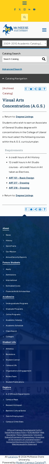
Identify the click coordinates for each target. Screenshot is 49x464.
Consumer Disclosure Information (20, 442)
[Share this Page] (35, 89)
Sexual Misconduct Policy (16, 432)
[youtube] (34, 9)
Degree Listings (24, 116)
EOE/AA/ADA (33, 432)
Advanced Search (12, 69)
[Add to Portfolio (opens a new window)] (31, 89)
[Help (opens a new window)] (44, 89)
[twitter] (20, 9)
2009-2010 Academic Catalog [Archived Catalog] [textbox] (25, 43)
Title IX (39, 442)
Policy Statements (25, 435)
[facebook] (15, 9)
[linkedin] (29, 9)
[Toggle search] (24, 17)
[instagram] (24, 9)
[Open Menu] (24, 3)
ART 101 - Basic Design (21, 177)
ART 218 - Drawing (19, 187)
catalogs (13, 456)
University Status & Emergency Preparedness (23, 436)
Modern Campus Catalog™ (31, 462)
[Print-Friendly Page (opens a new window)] (40, 89)
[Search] (44, 59)
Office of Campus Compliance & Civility (24, 430)
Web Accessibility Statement (24, 444)
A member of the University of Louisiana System (26, 438)
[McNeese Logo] (16, 30)
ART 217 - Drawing (19, 182)
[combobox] (24, 43)
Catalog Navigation (16, 78)
